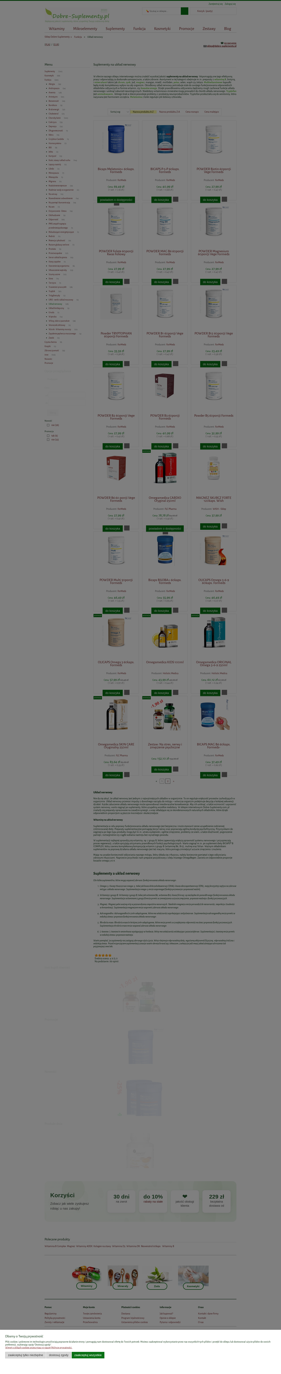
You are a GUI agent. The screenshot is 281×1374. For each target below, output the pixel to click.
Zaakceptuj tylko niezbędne (25, 1355)
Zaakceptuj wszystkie (88, 1355)
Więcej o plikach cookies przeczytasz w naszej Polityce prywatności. (38, 1347)
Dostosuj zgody (58, 1355)
